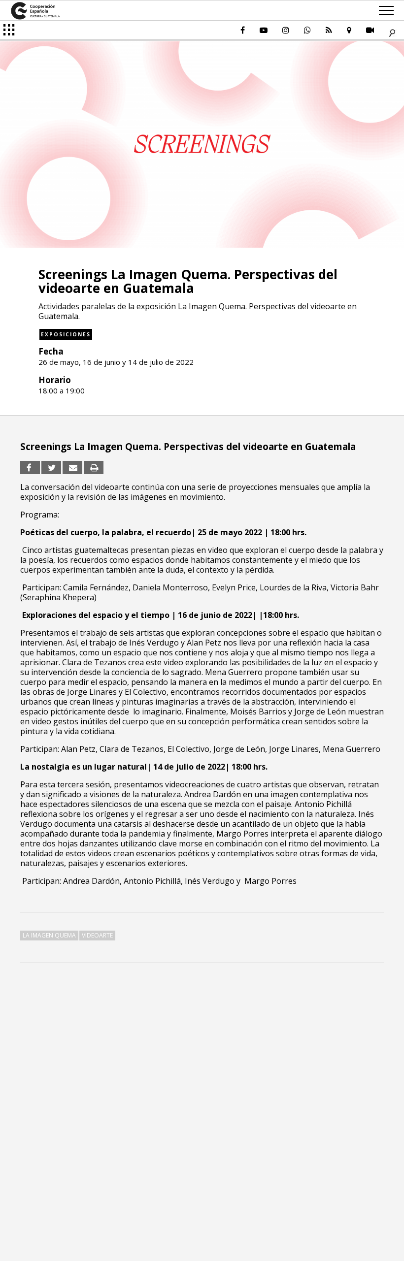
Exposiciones (66, 334)
